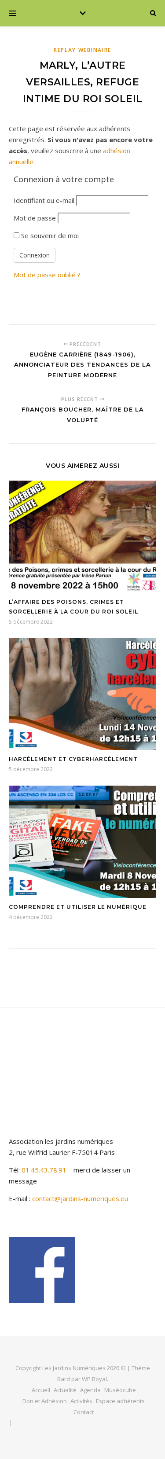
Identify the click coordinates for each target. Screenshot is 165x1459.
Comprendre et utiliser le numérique (78, 907)
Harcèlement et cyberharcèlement (73, 759)
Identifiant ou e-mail (44, 200)
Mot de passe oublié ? (47, 274)
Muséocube (120, 1390)
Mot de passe (35, 217)
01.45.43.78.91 (45, 1169)
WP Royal (94, 1379)
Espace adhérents (120, 1401)
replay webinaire (82, 50)
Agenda (90, 1390)
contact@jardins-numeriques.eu (80, 1198)
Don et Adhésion (44, 1401)
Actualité (65, 1390)
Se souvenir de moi (49, 235)
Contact (83, 1412)
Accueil (41, 1390)
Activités (81, 1401)
